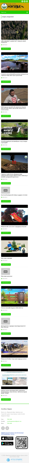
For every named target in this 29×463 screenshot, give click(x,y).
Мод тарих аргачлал (6, 276)
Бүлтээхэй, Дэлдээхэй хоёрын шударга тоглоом (14, 195)
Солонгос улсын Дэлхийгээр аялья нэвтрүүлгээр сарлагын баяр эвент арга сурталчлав (14, 74)
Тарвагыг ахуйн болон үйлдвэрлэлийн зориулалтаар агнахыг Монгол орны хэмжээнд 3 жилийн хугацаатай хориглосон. (14, 176)
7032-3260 (9, 419)
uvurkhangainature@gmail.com (14, 421)
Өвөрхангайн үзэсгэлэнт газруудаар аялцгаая (13, 226)
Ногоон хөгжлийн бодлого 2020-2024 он (12, 308)
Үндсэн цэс (3, 12)
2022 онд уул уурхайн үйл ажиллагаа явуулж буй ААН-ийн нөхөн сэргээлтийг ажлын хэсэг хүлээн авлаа (13, 108)
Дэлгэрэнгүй (5, 48)
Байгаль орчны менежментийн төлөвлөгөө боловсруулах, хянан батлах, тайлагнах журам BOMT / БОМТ (14, 392)
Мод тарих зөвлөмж (6, 258)
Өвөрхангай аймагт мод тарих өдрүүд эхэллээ (13, 359)
